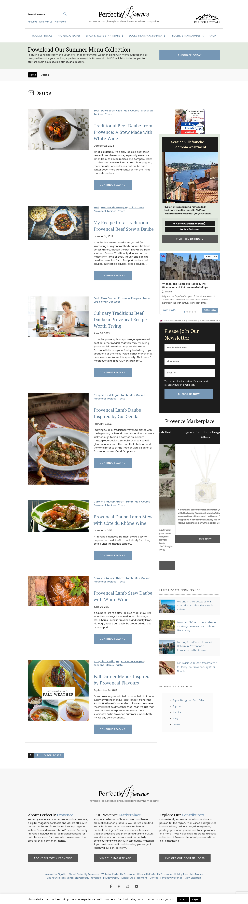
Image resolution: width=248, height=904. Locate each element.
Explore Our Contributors (185, 858)
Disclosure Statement (134, 877)
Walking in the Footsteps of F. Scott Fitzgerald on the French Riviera (195, 605)
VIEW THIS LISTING (189, 242)
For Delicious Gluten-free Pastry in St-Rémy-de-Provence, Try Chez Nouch (197, 667)
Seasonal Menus (104, 665)
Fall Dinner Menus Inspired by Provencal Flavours (121, 679)
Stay (175, 718)
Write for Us (60, 21)
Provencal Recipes (105, 211)
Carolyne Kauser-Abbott (109, 501)
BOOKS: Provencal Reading (145, 35)
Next (222, 192)
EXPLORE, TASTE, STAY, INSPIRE (103, 35)
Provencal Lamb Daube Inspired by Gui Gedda (117, 413)
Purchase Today (190, 55)
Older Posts (52, 755)
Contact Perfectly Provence (166, 877)
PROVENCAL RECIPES (69, 35)
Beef (96, 110)
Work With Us (45, 21)
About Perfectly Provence (53, 858)
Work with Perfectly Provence (154, 874)
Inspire (177, 712)
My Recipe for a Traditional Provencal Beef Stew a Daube (124, 226)
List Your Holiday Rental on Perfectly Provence (74, 877)
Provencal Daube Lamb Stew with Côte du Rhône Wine (123, 520)
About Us (32, 21)
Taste (108, 114)
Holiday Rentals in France (188, 874)
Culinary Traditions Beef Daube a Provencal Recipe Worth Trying (120, 319)
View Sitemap (193, 877)
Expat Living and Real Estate (189, 700)
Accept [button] (183, 899)
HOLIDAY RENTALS (42, 35)
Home (32, 75)
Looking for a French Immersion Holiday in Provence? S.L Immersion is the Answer (196, 646)
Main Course (131, 110)
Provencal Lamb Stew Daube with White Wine (123, 596)
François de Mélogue (114, 207)
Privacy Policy (188, 384)
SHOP (213, 35)
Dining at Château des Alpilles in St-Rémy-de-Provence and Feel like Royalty (196, 626)
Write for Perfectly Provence (118, 874)
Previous (157, 192)
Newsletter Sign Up (55, 874)
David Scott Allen (111, 110)
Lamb (124, 395)
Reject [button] (195, 899)
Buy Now (190, 538)
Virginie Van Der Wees (107, 301)
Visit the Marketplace (115, 858)
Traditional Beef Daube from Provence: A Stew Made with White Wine (123, 132)
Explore (177, 706)
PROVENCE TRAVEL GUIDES (186, 35)
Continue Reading (113, 185)
